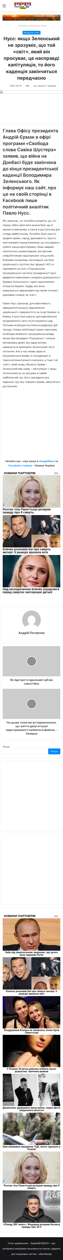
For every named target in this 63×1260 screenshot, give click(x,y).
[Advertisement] (31, 426)
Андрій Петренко (31, 633)
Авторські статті (38, 25)
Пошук (6, 746)
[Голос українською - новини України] (22, 5)
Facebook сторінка (20, 465)
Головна (22, 25)
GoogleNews (47, 461)
